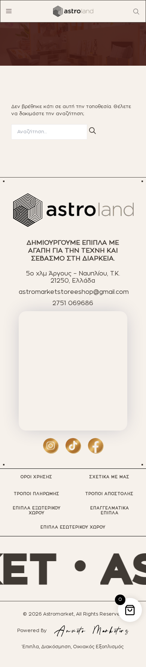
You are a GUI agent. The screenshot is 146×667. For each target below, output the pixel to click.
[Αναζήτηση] (92, 131)
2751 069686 (72, 303)
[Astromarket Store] (73, 11)
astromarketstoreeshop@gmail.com (74, 292)
